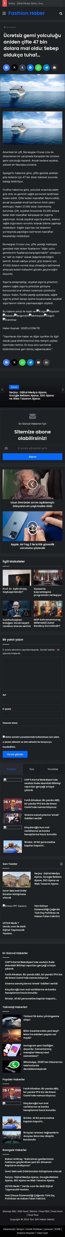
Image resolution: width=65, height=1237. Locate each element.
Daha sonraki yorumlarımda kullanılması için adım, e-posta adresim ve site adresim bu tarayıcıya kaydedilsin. (31, 742)
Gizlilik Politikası (34, 1229)
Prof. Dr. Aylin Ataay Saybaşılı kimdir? (15, 590)
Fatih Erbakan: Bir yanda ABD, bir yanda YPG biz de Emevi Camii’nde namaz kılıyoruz (42, 804)
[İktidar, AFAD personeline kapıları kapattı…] (13, 846)
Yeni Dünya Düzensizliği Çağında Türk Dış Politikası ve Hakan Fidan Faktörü (47, 911)
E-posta (8, 709)
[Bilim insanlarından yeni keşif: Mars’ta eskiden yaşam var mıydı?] (11, 1035)
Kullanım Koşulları (26, 1233)
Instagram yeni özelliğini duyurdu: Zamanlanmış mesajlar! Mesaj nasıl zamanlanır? (38, 1051)
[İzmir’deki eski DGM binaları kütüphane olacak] (17, 879)
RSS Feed (23, 1211)
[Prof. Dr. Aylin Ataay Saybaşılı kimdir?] (17, 578)
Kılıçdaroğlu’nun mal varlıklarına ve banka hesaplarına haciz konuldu (40, 831)
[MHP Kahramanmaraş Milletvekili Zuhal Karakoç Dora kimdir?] (48, 609)
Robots (33, 1211)
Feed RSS (44, 1211)
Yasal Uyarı (42, 1233)
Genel (14, 387)
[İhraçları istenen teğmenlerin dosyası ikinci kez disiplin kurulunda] (11, 1137)
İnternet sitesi (10, 723)
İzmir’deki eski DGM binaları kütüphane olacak (14, 894)
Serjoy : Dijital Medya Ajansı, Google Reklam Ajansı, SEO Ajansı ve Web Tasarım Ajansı (31, 395)
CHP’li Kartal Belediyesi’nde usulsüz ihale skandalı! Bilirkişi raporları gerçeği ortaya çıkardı (42, 785)
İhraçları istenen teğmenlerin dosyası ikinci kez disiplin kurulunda (41, 1136)
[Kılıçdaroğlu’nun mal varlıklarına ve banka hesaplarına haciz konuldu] (13, 832)
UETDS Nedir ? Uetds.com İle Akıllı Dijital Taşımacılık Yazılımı (14, 928)
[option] (32, 389)
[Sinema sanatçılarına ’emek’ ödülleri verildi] (13, 818)
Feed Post (33, 1215)
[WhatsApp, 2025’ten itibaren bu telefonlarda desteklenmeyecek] (11, 1066)
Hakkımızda (9, 1229)
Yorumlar (53, 769)
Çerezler (48, 1229)
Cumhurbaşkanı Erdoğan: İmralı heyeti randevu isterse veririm (17, 623)
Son (32, 769)
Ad (5, 695)
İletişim (20, 1229)
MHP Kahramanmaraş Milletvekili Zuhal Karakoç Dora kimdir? (47, 623)
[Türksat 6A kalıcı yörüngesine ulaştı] (11, 1021)
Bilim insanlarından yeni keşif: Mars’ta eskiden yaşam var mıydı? (41, 1034)
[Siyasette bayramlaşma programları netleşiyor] (48, 578)
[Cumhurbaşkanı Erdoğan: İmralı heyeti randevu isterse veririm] (17, 609)
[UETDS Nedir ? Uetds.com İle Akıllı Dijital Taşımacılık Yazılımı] (17, 912)
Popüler (11, 769)
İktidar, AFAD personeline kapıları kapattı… (39, 843)
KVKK (57, 1229)
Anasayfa (11, 27)
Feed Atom (56, 1211)
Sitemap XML (9, 1211)
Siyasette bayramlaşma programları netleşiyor (48, 592)
